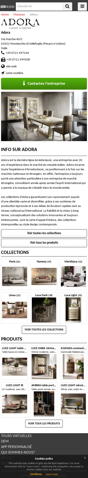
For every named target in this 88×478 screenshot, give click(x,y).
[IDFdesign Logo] (7, 6)
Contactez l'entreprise (45, 84)
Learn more (52, 474)
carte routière (14, 73)
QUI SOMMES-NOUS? (18, 453)
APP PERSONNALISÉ (16, 447)
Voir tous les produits (44, 242)
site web (11, 66)
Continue (36, 474)
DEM (5, 441)
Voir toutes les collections (44, 233)
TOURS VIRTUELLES (16, 436)
